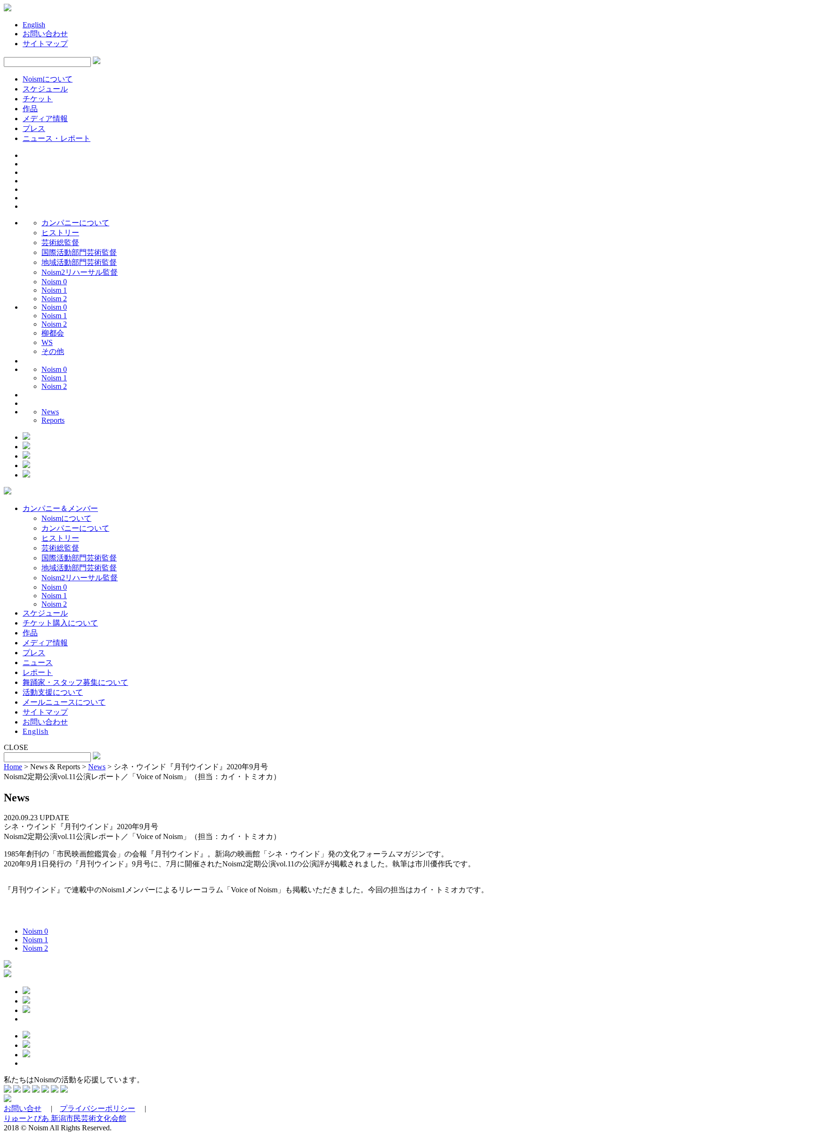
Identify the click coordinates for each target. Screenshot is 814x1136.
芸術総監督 (60, 243)
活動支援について (53, 692)
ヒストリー (60, 233)
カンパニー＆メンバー (60, 508)
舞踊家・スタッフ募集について (75, 682)
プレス (34, 128)
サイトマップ (45, 44)
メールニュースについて (64, 702)
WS (47, 342)
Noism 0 (54, 282)
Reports (53, 420)
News (50, 412)
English (34, 25)
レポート (38, 672)
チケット (38, 99)
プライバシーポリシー (97, 1108)
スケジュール (45, 89)
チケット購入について (60, 623)
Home (13, 767)
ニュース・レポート (56, 138)
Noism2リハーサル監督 (79, 272)
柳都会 (52, 333)
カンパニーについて (75, 223)
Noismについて (48, 79)
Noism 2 (54, 299)
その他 (52, 351)
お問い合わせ (45, 34)
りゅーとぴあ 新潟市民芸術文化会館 (65, 1118)
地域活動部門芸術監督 (79, 262)
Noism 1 (54, 290)
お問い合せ (22, 1108)
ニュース (38, 663)
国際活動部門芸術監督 (79, 252)
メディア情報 (45, 119)
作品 (30, 109)
